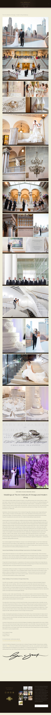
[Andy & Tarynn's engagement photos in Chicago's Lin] (30, 693)
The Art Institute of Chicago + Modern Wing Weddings (15, 14)
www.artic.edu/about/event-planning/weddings (11, 640)
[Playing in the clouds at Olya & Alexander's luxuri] (25, 698)
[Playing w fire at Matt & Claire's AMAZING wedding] (21, 693)
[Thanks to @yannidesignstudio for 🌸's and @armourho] (30, 698)
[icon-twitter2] (8, 692)
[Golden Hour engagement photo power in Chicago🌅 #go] (21, 703)
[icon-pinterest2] (11, 692)
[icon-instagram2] (13, 692)
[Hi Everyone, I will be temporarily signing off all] (25, 688)
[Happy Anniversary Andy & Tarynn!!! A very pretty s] (21, 698)
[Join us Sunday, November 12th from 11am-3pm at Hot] (30, 688)
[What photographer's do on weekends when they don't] (25, 693)
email (8, 645)
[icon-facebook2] (6, 692)
